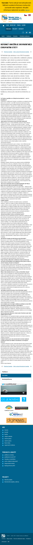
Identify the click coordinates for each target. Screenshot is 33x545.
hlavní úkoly (7, 443)
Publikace (9, 36)
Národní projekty (8, 479)
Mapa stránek (9, 538)
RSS (8, 541)
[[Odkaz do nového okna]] (26, 32)
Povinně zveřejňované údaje (19, 538)
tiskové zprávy (7, 438)
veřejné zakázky (8, 436)
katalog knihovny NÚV (9, 465)
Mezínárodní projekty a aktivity (11, 482)
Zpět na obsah (16, 51)
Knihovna (3, 538)
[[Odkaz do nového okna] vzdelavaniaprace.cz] (9, 410)
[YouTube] (30, 32)
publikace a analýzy (9, 455)
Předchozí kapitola (8, 51)
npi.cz (27, 10)
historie (6, 430)
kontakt (6, 432)
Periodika (15, 36)
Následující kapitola (24, 51)
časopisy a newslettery (9, 459)
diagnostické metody (9, 463)
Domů (3, 25)
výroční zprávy (7, 440)
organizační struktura (9, 445)
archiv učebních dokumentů (11, 461)
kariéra (6, 434)
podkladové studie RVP (9, 457)
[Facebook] (23, 32)
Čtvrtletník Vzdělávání (25, 36)
